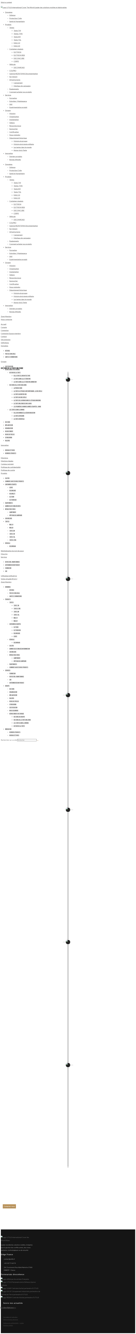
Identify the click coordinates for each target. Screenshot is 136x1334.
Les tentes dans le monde (23, 147)
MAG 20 (17, 46)
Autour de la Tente (20, 150)
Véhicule (12, 64)
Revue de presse (15, 126)
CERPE (16, 61)
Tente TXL (17, 40)
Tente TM (17, 31)
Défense (12, 15)
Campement (18, 83)
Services (8, 95)
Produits (8, 24)
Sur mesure (13, 77)
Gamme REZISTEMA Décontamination (23, 74)
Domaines (8, 12)
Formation (13, 98)
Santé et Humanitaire (17, 21)
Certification (14, 132)
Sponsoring (13, 129)
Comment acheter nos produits (20, 92)
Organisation (14, 117)
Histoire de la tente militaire (24, 144)
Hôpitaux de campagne (22, 86)
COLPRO (12, 70)
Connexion (5, 330)
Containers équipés (16, 49)
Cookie (22, 1323)
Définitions (5, 343)
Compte (4, 327)
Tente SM (17, 37)
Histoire (12, 113)
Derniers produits (15, 156)
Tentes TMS (18, 34)
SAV (10, 104)
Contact (4, 336)
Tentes (11, 28)
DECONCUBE (19, 58)
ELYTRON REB (19, 55)
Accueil (3, 324)
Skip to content (6, 2)
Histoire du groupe (20, 141)
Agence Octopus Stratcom (10, 1319)
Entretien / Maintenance (18, 101)
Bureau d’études (15, 160)
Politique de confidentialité (10, 1323)
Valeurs (12, 123)
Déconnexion (5, 340)
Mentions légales (8, 1325)
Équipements (14, 89)
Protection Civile (15, 18)
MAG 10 (17, 43)
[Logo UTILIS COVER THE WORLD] (34, 7)
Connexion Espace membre (11, 333)
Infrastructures (14, 80)
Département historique (18, 138)
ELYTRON (17, 52)
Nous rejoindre (14, 135)
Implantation (14, 120)
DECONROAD (19, 67)
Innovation (9, 153)
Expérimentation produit (18, 107)
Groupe (8, 110)
